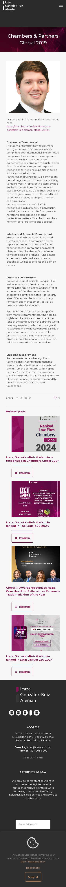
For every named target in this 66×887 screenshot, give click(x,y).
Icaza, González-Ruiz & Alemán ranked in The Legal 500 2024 (28, 524)
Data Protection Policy (33, 861)
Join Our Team (33, 757)
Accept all (33, 877)
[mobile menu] (61, 5)
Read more (33, 867)
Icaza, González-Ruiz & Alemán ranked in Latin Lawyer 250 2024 (29, 657)
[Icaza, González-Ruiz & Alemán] (13, 5)
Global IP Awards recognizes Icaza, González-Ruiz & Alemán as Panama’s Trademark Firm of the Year (33, 591)
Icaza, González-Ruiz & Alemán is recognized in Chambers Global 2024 (32, 459)
